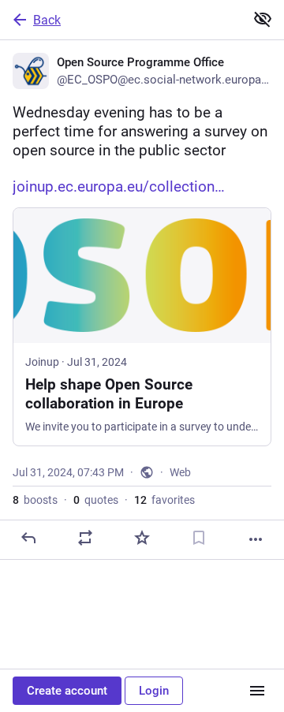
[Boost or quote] (85, 537)
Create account (67, 691)
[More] (255, 539)
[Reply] (28, 537)
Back (47, 20)
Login (154, 691)
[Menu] (257, 690)
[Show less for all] (262, 19)
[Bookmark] (198, 537)
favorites (164, 500)
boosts (35, 500)
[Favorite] (142, 537)
